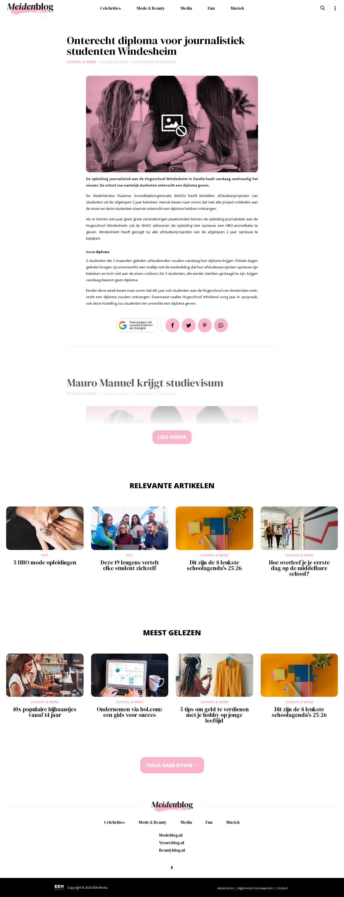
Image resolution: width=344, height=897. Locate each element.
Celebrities (110, 8)
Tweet (189, 325)
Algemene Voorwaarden (255, 888)
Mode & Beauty (151, 8)
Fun (211, 8)
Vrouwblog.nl (171, 842)
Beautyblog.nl (172, 850)
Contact (282, 888)
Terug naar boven (169, 765)
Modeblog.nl (170, 835)
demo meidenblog (160, 62)
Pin (205, 325)
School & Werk (81, 62)
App (221, 325)
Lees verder (172, 437)
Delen (173, 325)
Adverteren (225, 888)
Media (186, 8)
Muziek (237, 8)
